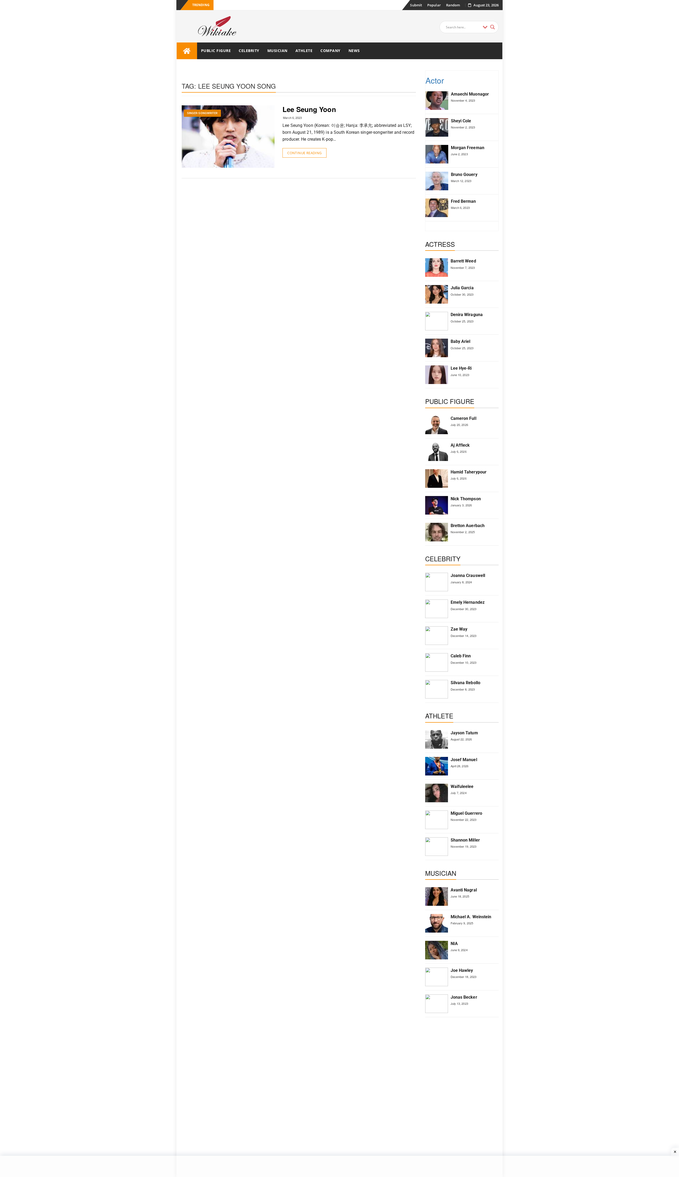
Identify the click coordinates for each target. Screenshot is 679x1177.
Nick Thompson (466, 498)
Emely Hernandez (468, 602)
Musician (277, 50)
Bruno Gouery (464, 174)
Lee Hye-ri (461, 368)
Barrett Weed (463, 261)
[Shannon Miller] (436, 846)
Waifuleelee (462, 786)
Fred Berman (463, 201)
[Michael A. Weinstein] (436, 923)
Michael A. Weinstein (471, 916)
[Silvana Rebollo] (436, 689)
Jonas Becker (464, 997)
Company (330, 50)
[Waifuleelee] (436, 793)
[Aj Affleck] (436, 451)
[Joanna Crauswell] (436, 582)
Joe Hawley (462, 970)
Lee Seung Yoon (309, 109)
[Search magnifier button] (492, 27)
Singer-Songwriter (202, 113)
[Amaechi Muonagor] (436, 100)
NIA (454, 943)
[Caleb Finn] (436, 662)
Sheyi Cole (461, 120)
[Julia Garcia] (436, 294)
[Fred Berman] (436, 208)
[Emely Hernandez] (436, 609)
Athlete (304, 50)
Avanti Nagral (464, 890)
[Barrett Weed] (436, 267)
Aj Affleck (460, 445)
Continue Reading (304, 152)
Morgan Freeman (467, 147)
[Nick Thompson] (436, 505)
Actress (440, 244)
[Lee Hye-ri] (436, 374)
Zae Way (459, 629)
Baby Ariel (461, 341)
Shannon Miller (465, 840)
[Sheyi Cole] (436, 127)
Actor (434, 80)
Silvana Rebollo (466, 682)
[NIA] (436, 950)
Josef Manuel (464, 759)
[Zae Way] (436, 635)
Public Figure (216, 50)
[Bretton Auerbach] (436, 532)
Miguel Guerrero (466, 813)
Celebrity (249, 50)
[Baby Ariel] (436, 348)
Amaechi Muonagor (470, 94)
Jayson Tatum (464, 732)
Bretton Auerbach (468, 525)
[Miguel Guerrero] (436, 819)
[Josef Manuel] (436, 766)
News (354, 50)
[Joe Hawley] (436, 977)
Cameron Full (463, 418)
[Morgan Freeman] (436, 154)
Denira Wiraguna (467, 314)
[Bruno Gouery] (436, 181)
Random (453, 5)
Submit (416, 5)
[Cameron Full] (436, 425)
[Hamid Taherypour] (436, 478)
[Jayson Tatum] (436, 739)
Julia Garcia (462, 287)
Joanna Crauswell (468, 575)
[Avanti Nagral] (436, 896)
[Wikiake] (187, 50)
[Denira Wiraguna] (436, 321)
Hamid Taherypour (469, 472)
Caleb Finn (461, 655)
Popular (434, 5)
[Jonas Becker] (436, 1003)
